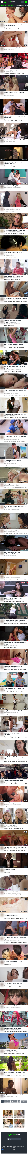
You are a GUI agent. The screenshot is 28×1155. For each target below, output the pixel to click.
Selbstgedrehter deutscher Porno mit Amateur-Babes (14, 253)
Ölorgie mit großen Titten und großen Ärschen (14, 93)
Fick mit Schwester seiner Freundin (13, 344)
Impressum (10, 1146)
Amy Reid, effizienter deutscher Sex (13, 804)
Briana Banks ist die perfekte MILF (12, 531)
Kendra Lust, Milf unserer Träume (12, 736)
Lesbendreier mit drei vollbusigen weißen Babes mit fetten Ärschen (15, 914)
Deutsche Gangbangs (10, 165)
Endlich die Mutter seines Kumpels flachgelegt (13, 733)
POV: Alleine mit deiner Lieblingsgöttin (13, 369)
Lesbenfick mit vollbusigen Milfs (12, 530)
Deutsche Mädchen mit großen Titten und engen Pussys (15, 116)
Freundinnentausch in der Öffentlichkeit (14, 1072)
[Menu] (2, 2)
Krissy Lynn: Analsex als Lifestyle (12, 509)
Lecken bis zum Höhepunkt (11, 892)
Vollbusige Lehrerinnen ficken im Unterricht (13, 187)
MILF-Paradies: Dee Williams (11, 826)
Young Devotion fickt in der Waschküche (14, 711)
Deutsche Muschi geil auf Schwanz (13, 803)
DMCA (14, 1147)
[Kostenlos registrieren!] (26, 2)
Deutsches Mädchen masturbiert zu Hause (15, 298)
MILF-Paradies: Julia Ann (10, 555)
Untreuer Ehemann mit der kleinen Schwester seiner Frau (13, 321)
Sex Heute (11, 5)
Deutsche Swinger (9, 71)
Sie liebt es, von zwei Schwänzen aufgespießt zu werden (12, 461)
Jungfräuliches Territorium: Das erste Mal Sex (13, 277)
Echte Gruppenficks (9, 95)
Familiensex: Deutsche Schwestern (13, 345)
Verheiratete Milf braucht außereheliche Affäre (15, 507)
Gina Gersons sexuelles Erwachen (13, 1006)
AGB (6, 1146)
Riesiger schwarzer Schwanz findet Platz (15, 414)
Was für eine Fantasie (9, 869)
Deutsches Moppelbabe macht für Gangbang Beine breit (13, 162)
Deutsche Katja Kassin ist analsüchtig (13, 940)
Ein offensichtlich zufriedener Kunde (13, 1095)
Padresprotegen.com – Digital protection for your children (13, 1150)
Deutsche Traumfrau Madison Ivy (12, 667)
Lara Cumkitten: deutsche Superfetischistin (13, 621)
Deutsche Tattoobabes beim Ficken (12, 209)
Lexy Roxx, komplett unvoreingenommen (13, 1029)
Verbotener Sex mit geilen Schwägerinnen (13, 323)
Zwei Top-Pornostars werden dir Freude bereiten (14, 367)
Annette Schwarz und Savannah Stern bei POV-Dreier (15, 437)
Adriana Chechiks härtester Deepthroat (14, 230)
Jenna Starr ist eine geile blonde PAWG (13, 917)
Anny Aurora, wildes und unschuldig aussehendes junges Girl (13, 893)
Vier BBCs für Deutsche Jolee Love (13, 983)
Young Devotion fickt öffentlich (11, 712)
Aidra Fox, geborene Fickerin (11, 645)
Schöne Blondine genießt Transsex (13, 961)
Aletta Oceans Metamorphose (11, 782)
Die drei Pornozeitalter (10, 825)
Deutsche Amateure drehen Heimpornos (13, 299)
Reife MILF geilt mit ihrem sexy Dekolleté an (15, 140)
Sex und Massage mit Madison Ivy (13, 666)
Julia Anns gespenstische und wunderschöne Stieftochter (12, 553)
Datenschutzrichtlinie (17, 1146)
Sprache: (14, 1139)
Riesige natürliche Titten (10, 141)
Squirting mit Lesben (9, 49)
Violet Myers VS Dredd (10, 1050)
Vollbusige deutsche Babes (11, 119)
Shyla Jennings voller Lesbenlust (12, 393)
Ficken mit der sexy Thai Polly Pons (13, 598)
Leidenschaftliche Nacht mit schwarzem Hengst (15, 643)
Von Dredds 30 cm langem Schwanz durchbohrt (13, 1051)
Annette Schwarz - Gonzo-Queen (12, 439)
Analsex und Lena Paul (10, 415)
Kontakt (3, 1146)
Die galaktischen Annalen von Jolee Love (13, 985)
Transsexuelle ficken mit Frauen (12, 963)
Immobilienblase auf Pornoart (11, 1096)
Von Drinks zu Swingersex (10, 70)
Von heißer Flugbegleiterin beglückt (13, 780)
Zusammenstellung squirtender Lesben (14, 48)
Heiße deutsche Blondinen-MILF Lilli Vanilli (13, 485)
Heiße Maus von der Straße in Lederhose (14, 620)
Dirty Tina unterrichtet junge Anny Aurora (15, 847)
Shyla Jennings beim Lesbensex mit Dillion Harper (15, 391)
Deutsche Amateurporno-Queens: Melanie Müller (13, 577)
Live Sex (4, 5)
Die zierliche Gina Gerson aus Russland (13, 1007)
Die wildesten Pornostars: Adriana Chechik (13, 231)
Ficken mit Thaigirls (9, 599)
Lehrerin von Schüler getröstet (12, 186)
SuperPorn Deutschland (21, 5)
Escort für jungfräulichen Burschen (13, 276)
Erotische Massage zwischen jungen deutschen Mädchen (13, 24)
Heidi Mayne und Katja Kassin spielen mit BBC (15, 938)
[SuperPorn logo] (9, 2)
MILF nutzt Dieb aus (9, 208)
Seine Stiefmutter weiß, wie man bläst (14, 688)
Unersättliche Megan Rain (10, 463)
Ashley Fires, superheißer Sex (11, 690)
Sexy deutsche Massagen (10, 27)
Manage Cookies (9, 1147)
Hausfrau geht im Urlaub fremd (12, 484)
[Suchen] (22, 2)
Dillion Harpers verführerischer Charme (13, 871)
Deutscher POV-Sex (9, 255)
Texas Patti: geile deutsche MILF (12, 759)
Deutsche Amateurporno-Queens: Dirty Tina (13, 848)
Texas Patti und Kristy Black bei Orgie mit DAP (15, 757)
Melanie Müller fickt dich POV (11, 576)
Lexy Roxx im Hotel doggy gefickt (12, 1028)
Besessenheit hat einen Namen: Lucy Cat (13, 1074)
